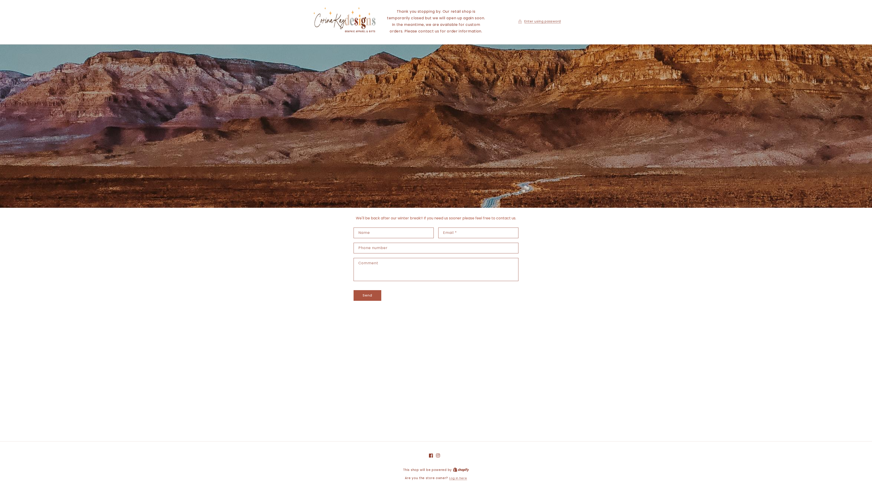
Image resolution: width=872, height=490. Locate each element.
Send (367, 295)
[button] (539, 21)
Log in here (458, 478)
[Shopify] (461, 470)
